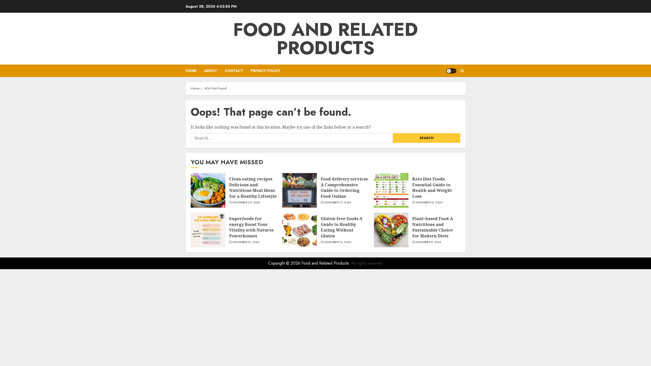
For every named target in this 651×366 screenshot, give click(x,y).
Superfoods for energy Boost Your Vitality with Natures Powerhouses (251, 227)
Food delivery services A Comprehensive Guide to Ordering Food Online (344, 187)
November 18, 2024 (429, 202)
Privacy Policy (265, 70)
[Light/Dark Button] (451, 70)
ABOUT (210, 70)
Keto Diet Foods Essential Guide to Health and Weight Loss (432, 187)
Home (191, 70)
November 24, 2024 (246, 202)
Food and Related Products (325, 38)
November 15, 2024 (246, 242)
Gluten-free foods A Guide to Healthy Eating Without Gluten (341, 227)
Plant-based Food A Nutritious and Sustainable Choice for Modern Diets (432, 227)
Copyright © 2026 (284, 263)
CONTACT (234, 70)
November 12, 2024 (337, 242)
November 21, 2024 (337, 202)
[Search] (462, 71)
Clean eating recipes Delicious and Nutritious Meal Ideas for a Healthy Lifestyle (253, 187)
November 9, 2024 (428, 242)
